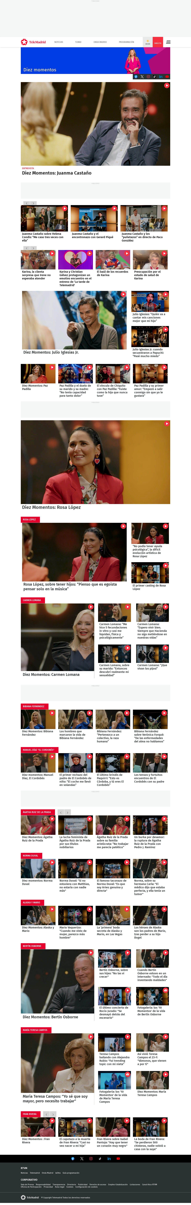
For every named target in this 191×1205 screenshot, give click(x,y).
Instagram (148, 76)
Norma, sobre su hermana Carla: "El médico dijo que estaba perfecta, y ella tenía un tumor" (150, 868)
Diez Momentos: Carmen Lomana (57, 640)
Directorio (71, 1185)
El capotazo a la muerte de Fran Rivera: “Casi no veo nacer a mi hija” (75, 1127)
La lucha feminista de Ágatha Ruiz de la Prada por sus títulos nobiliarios (75, 825)
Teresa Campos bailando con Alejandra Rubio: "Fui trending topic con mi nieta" (114, 1042)
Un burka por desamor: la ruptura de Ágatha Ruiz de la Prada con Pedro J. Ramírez (150, 825)
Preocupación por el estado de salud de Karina (147, 275)
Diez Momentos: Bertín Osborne (57, 985)
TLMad (78, 42)
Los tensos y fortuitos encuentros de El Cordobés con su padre (150, 763)
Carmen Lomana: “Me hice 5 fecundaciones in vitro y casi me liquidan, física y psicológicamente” (114, 612)
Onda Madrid (100, 42)
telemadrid (30, 1197)
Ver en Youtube (118, 1158)
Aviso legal (59, 1187)
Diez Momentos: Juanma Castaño (95, 124)
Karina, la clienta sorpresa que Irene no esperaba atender (38, 259)
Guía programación (71, 1173)
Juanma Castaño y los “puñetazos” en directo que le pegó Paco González (144, 218)
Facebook (136, 76)
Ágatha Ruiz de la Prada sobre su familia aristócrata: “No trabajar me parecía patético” (113, 825)
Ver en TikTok (100, 1159)
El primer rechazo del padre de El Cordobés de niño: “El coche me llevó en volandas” (75, 763)
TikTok (155, 76)
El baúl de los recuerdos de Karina (113, 259)
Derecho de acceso (98, 1185)
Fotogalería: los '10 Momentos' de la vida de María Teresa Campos (114, 1080)
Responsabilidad (43, 1185)
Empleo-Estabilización (118, 1185)
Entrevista (28, 168)
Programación (126, 42)
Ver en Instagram (91, 1158)
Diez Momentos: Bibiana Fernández (38, 719)
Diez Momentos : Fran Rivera (38, 1127)
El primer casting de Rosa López (150, 572)
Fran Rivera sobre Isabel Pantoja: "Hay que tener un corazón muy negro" (113, 1127)
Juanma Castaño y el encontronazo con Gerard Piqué (94, 218)
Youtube (167, 76)
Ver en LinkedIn (109, 1158)
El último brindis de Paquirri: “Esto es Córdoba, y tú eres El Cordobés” (113, 763)
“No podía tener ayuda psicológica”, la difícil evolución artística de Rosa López (150, 533)
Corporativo (29, 1180)
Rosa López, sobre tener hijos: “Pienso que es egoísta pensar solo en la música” (74, 552)
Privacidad (48, 1187)
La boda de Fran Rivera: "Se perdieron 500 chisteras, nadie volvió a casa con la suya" (150, 1127)
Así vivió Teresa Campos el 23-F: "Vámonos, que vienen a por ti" (152, 1042)
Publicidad (82, 1185)
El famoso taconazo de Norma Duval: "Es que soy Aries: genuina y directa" (113, 868)
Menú (168, 42)
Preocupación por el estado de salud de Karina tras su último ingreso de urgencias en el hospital (150, 259)
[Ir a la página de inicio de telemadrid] (33, 42)
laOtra (58, 1173)
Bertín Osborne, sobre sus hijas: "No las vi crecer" (114, 958)
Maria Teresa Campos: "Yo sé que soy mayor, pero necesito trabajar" (57, 1069)
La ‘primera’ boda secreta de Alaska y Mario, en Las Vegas (113, 915)
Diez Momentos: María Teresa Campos (152, 1080)
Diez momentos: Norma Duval (38, 868)
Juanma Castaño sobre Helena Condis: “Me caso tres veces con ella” (44, 218)
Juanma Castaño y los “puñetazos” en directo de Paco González (142, 237)
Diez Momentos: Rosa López (95, 462)
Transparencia (59, 1185)
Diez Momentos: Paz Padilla (38, 373)
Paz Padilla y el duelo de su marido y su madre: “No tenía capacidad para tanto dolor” (75, 373)
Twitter (142, 76)
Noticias (58, 42)
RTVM (24, 1168)
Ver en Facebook (72, 1159)
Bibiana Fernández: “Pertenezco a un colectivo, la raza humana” (113, 719)
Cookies (69, 1187)
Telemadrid (35, 1173)
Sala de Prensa (27, 1185)
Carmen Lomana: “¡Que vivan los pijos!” (152, 654)
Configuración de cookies (86, 1187)
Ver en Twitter (81, 1159)
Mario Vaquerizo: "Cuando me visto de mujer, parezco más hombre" (75, 915)
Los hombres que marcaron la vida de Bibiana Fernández (75, 719)
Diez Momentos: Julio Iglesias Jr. (74, 320)
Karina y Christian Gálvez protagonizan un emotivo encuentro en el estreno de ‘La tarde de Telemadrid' (75, 259)
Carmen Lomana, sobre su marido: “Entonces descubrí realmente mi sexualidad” (114, 654)
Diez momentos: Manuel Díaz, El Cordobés (38, 763)
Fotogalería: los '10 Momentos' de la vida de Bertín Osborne (152, 996)
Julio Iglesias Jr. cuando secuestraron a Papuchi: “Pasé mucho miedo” (150, 336)
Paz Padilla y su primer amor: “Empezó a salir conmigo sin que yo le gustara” (150, 373)
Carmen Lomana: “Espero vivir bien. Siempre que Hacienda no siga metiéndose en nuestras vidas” (152, 612)
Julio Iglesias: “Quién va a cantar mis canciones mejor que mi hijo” (150, 301)
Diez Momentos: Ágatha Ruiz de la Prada (38, 825)
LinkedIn (161, 76)
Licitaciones (135, 1185)
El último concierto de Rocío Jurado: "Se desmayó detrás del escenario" (114, 996)
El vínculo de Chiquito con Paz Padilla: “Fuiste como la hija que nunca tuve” (113, 373)
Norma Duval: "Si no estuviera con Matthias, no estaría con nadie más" (75, 868)
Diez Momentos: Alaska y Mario (38, 915)
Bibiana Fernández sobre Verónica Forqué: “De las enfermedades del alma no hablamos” (150, 719)
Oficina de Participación (31, 1187)
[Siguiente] (33, 203)
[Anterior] (26, 203)
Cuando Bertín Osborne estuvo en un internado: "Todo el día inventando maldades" (152, 958)
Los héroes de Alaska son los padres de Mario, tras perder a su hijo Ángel (150, 915)
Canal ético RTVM (149, 1185)
